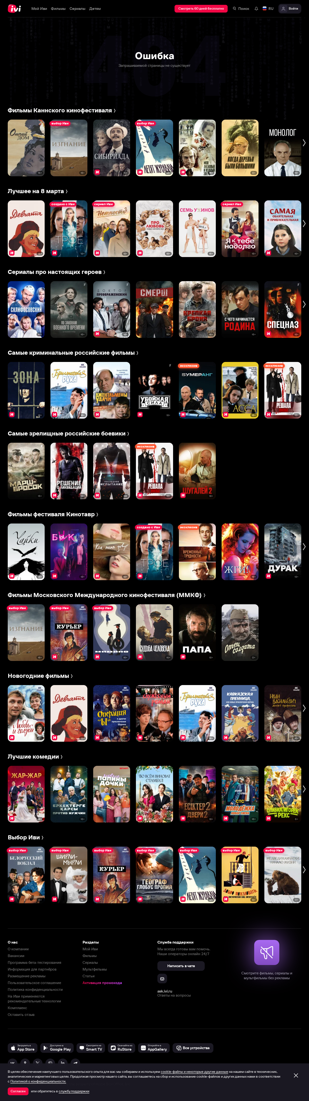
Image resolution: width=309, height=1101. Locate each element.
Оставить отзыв (21, 1015)
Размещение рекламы (26, 976)
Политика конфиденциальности (35, 989)
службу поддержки (74, 1091)
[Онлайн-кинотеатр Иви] (16, 8)
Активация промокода (102, 983)
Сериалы (90, 962)
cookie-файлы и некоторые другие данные (194, 1072)
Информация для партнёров (32, 969)
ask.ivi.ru (164, 991)
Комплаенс (17, 1008)
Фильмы (90, 956)
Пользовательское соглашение (34, 983)
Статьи (89, 976)
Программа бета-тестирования (34, 962)
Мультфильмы (95, 969)
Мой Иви (90, 949)
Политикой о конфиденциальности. (38, 1081)
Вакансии (16, 956)
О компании (18, 949)
